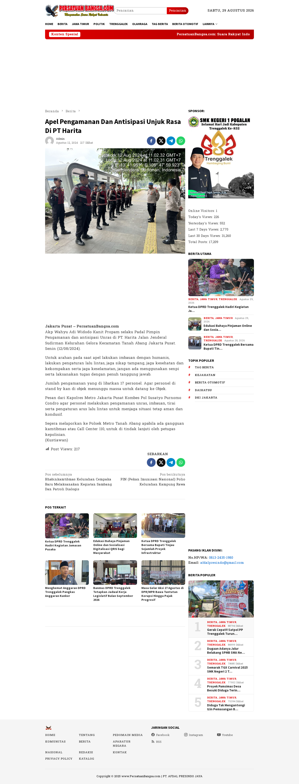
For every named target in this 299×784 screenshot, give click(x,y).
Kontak (120, 752)
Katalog (86, 758)
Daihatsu (203, 390)
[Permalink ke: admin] (49, 141)
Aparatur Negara (121, 744)
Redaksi (86, 752)
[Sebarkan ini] (151, 140)
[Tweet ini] (161, 140)
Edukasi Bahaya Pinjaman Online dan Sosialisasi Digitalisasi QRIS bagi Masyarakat (111, 547)
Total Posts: (198, 242)
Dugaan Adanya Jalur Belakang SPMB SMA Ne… (226, 651)
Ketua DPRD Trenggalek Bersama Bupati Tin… (228, 347)
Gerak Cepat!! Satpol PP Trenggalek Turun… (225, 632)
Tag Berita (204, 367)
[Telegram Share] (171, 140)
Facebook (163, 735)
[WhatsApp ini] (180, 140)
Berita (193, 299)
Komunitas (55, 741)
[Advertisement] (149, 72)
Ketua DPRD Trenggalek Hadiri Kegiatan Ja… (218, 309)
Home (50, 735)
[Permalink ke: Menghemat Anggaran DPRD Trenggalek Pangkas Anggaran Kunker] (67, 572)
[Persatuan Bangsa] (79, 11)
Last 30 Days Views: (205, 236)
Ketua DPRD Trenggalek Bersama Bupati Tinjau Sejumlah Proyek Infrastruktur (158, 547)
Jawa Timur (208, 299)
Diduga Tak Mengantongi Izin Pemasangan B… (226, 707)
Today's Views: (201, 217)
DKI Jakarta (206, 397)
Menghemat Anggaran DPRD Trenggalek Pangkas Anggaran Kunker (65, 592)
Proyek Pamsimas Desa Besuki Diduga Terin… (224, 688)
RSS (159, 742)
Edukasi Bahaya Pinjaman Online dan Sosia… (228, 328)
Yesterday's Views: (204, 223)
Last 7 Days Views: (204, 230)
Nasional (53, 752)
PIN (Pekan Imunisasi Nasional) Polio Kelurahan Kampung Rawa (152, 479)
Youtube (227, 735)
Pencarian (177, 11)
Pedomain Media (128, 735)
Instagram (196, 735)
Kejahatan (205, 375)
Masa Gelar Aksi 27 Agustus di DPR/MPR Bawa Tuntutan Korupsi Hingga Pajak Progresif (162, 594)
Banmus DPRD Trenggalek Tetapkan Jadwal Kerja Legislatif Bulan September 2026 (113, 594)
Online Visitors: (202, 211)
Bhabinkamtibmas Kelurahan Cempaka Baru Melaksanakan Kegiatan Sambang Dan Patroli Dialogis (78, 482)
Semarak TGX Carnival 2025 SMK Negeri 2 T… (227, 669)
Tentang (87, 735)
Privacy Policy (58, 758)
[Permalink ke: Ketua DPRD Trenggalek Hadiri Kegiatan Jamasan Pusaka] (67, 525)
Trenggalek (228, 299)
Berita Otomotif (210, 382)
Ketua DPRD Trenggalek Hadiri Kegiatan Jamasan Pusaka (63, 545)
